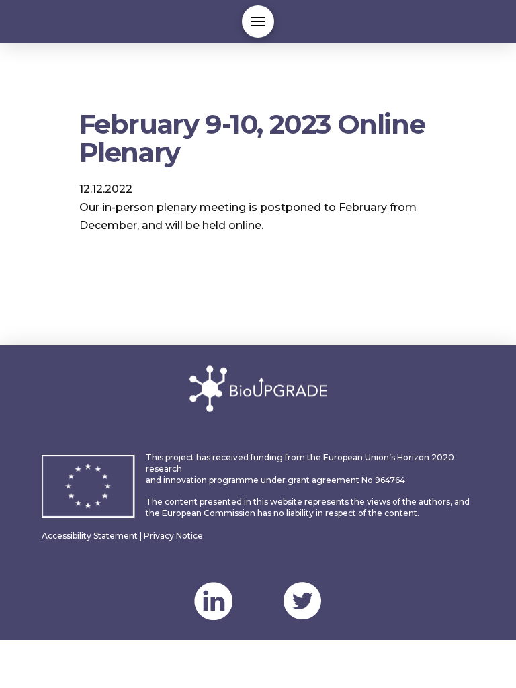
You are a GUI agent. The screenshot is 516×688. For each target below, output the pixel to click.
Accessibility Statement (90, 536)
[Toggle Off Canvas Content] (258, 21)
